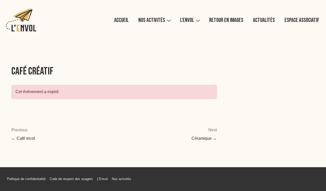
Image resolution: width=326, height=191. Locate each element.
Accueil (121, 20)
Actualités (264, 20)
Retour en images (226, 20)
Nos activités (151, 20)
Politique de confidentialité (26, 179)
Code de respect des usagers (71, 179)
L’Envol (187, 20)
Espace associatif (301, 20)
